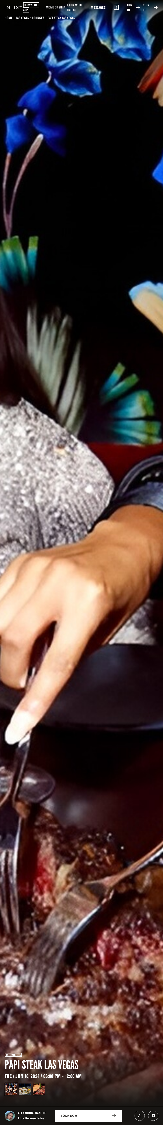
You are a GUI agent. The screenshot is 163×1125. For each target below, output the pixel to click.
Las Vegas (22, 17)
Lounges (38, 17)
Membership (55, 7)
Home (9, 17)
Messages (98, 7)
